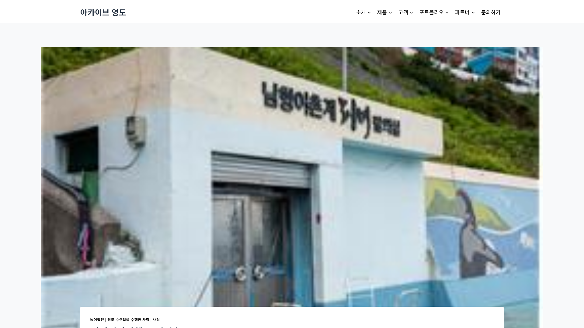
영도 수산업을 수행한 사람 (128, 319)
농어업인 (97, 319)
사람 (156, 319)
